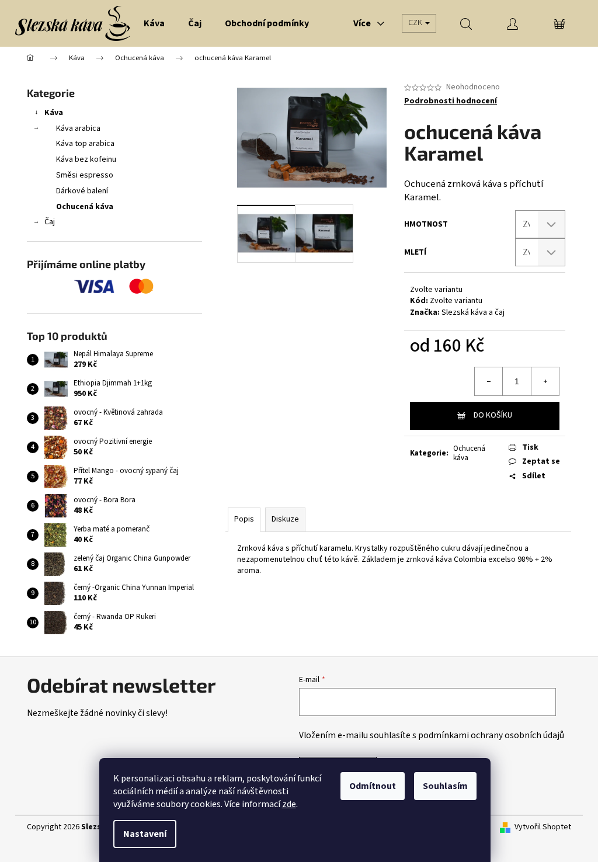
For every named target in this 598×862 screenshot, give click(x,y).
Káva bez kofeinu (86, 159)
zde (289, 804)
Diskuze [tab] (285, 519)
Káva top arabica (85, 144)
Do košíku (493, 415)
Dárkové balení (82, 191)
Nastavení (144, 834)
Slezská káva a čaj (473, 312)
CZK (416, 23)
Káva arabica (78, 128)
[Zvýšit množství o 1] (545, 381)
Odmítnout (372, 786)
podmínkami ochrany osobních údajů (491, 735)
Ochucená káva (84, 207)
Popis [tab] (244, 519)
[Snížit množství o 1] (489, 381)
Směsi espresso (84, 175)
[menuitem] (154, 23)
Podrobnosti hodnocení (450, 101)
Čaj (49, 222)
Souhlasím (445, 786)
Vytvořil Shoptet (542, 827)
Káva (53, 113)
